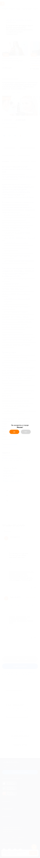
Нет (25, 432)
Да (14, 432)
